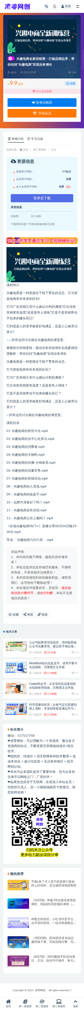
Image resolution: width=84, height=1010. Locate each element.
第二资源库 (42, 1006)
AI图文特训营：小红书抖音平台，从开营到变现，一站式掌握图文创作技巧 (53, 923)
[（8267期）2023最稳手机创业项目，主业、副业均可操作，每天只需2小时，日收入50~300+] (18, 961)
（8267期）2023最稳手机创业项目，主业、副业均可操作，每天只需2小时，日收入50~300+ (53, 960)
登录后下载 (42, 198)
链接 (44, 614)
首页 (25, 149)
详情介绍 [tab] (17, 138)
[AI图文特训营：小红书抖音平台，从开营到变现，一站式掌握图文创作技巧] (18, 922)
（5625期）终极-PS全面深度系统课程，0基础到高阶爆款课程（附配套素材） (53, 904)
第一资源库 (25, 1006)
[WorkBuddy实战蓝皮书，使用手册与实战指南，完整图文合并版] (16, 667)
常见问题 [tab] (37, 138)
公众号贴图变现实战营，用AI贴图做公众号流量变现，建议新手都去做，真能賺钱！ (53, 646)
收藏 (72, 83)
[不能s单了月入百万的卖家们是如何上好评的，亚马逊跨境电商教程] (18, 885)
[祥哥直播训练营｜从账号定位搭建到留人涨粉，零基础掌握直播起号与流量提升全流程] (16, 709)
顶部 (75, 1006)
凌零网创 (40, 990)
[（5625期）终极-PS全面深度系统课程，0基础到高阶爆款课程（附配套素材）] (18, 903)
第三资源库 (39, 149)
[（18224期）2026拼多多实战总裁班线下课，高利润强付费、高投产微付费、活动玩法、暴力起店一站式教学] (18, 942)
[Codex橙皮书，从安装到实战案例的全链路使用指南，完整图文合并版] (16, 688)
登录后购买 (43, 102)
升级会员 (44, 113)
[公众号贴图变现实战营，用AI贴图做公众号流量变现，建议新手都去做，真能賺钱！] (16, 646)
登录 (68, 6)
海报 (29, 614)
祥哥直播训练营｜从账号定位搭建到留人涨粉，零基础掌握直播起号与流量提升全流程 (53, 708)
